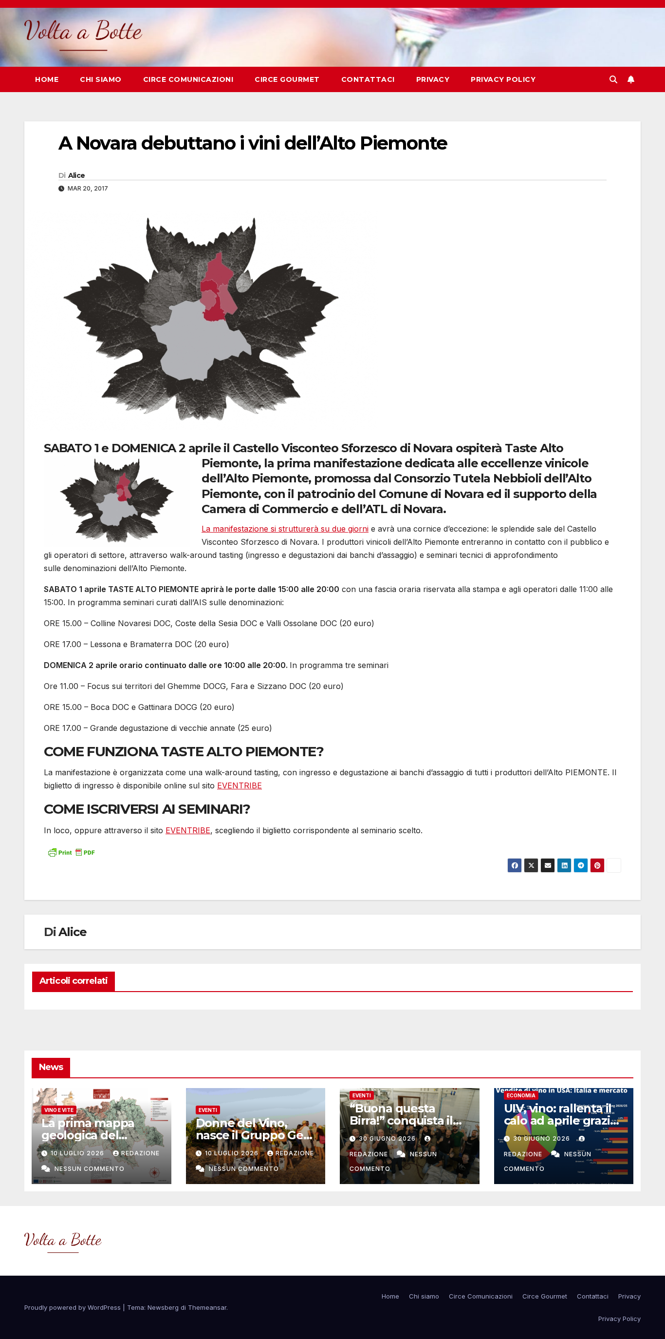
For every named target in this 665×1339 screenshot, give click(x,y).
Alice (76, 175)
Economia (521, 1095)
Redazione (140, 1153)
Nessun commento (90, 1168)
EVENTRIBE (239, 785)
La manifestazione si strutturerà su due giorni (285, 529)
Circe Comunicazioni (188, 79)
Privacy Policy (503, 79)
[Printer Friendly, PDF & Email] (71, 851)
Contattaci (368, 79)
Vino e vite (59, 1110)
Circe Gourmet (287, 79)
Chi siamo (101, 79)
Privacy (433, 79)
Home (46, 79)
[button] (613, 79)
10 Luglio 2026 (78, 1153)
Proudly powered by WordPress (73, 1307)
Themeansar (207, 1307)
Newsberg (163, 1307)
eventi (208, 1110)
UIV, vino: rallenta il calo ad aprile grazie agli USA (560, 1120)
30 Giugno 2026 (388, 1138)
